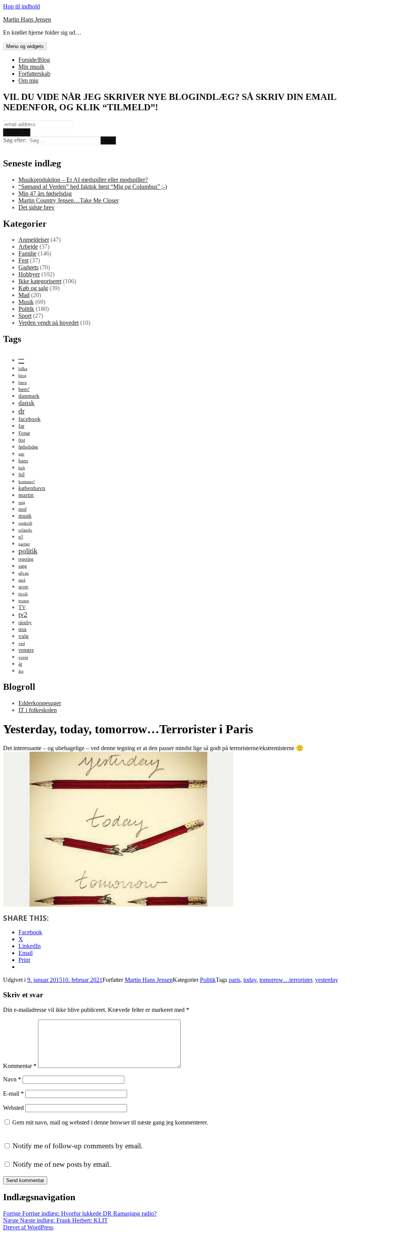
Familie (27, 253)
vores (23, 657)
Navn (12, 1079)
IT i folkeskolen (37, 710)
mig (21, 502)
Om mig (28, 80)
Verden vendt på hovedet (48, 322)
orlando (25, 530)
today (249, 980)
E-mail (13, 1093)
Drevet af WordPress (28, 1227)
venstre (26, 650)
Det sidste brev (36, 207)
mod (22, 509)
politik (28, 551)
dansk (26, 403)
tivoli (23, 594)
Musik (26, 302)
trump (23, 601)
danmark (29, 395)
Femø (24, 433)
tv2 (22, 614)
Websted (13, 1107)
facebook (29, 418)
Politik (26, 309)
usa (22, 629)
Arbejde (28, 246)
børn (22, 382)
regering (25, 559)
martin (26, 495)
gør (21, 454)
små (21, 580)
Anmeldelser (33, 239)
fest (21, 440)
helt (21, 468)
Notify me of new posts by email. (62, 1164)
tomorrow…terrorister (285, 980)
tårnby (25, 622)
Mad (24, 295)
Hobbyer (29, 274)
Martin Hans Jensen (27, 19)
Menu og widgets (25, 46)
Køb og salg (33, 288)
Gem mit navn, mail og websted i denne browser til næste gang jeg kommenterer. (110, 1122)
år (20, 664)
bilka (22, 369)
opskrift (25, 523)
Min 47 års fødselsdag (45, 193)
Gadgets (28, 267)
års (20, 671)
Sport (24, 315)
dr (21, 411)
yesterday (326, 980)
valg (23, 636)
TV (22, 607)
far (21, 426)
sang (22, 566)
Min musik (31, 66)
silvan (23, 573)
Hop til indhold (21, 6)
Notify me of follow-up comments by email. (78, 1146)
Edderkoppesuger (39, 703)
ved (21, 643)
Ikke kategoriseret (39, 281)
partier (24, 544)
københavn (31, 488)
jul (21, 474)
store (23, 587)
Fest (23, 260)
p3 (20, 537)
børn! (24, 389)
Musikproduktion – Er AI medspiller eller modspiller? (83, 179)
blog (22, 376)
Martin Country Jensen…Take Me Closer (68, 200)
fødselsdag (28, 447)
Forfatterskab (34, 73)
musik (24, 516)
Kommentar (19, 1066)
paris (234, 980)
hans (23, 460)
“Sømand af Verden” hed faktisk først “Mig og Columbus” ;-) (92, 186)
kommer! (26, 482)
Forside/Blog (34, 59)
